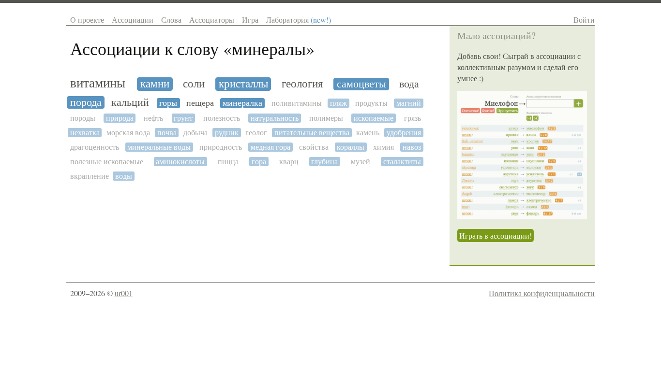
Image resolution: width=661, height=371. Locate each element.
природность (220, 147)
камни (154, 84)
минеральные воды (159, 147)
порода (86, 102)
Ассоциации (132, 19)
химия (383, 147)
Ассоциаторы (211, 19)
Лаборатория (298, 19)
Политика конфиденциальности (542, 293)
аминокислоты (180, 161)
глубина (324, 161)
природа (120, 118)
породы (82, 118)
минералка (242, 103)
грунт (183, 118)
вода (409, 84)
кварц (289, 161)
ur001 (124, 293)
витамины (97, 83)
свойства (314, 147)
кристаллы (243, 83)
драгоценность (94, 147)
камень (367, 132)
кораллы (350, 147)
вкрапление (89, 176)
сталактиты (402, 161)
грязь (412, 118)
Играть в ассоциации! (495, 235)
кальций (130, 102)
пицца (228, 161)
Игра (250, 19)
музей (360, 161)
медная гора (270, 147)
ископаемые (373, 118)
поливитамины (296, 103)
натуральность (275, 118)
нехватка (85, 132)
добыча (195, 132)
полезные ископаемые (106, 161)
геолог (256, 132)
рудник (227, 132)
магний (408, 103)
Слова (171, 19)
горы (168, 103)
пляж (338, 103)
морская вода (128, 132)
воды (123, 176)
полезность (221, 118)
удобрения (404, 132)
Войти (584, 19)
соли (194, 84)
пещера (200, 103)
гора (259, 161)
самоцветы (361, 84)
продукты (371, 103)
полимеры (326, 118)
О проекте (87, 19)
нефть (153, 118)
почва (167, 132)
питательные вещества (311, 132)
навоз (412, 147)
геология (302, 83)
